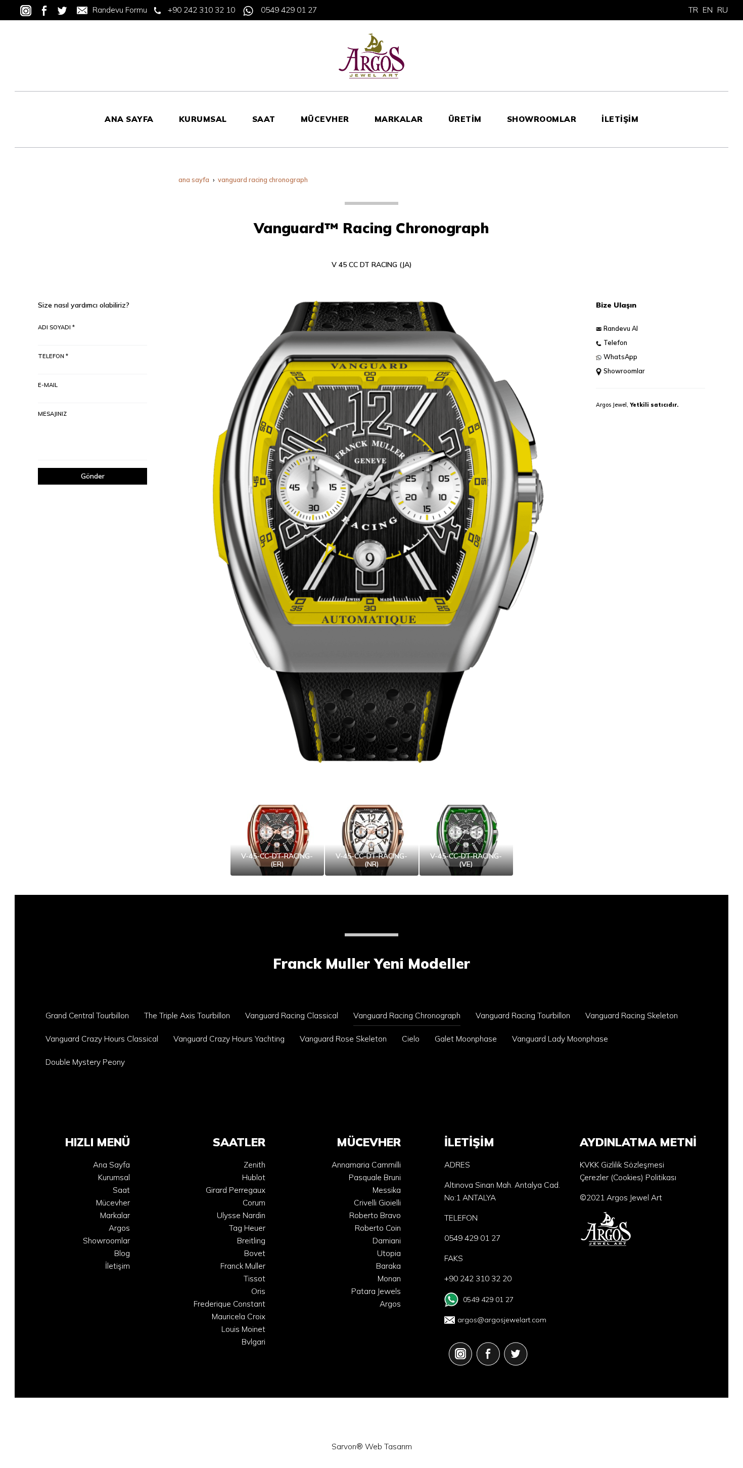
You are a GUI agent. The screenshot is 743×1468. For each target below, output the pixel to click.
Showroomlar (624, 371)
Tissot (254, 1278)
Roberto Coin (378, 1228)
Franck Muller (242, 1266)
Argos (119, 1228)
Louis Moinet (243, 1329)
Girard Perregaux (235, 1190)
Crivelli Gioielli (377, 1202)
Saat (121, 1190)
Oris (258, 1291)
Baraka (388, 1266)
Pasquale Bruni (375, 1177)
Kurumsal (114, 1177)
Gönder (93, 476)
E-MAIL (48, 384)
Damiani (387, 1240)
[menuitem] (129, 119)
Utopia (389, 1253)
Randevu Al (620, 328)
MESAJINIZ (52, 413)
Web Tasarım (388, 1446)
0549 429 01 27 (289, 10)
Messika (387, 1190)
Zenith (254, 1165)
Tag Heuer (247, 1228)
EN (708, 10)
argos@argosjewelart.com (501, 1319)
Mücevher (113, 1202)
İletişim (117, 1266)
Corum (254, 1202)
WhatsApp (620, 357)
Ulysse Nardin (241, 1215)
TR (693, 10)
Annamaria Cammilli (366, 1165)
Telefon (615, 342)
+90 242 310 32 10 (201, 10)
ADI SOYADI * (56, 327)
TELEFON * (53, 356)
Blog (122, 1253)
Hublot (253, 1177)
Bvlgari (253, 1342)
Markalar (115, 1215)
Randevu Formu (119, 10)
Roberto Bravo (375, 1215)
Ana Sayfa (111, 1165)
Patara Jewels (376, 1291)
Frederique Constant (229, 1304)
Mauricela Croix (238, 1316)
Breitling (251, 1240)
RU (722, 10)
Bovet (254, 1253)
